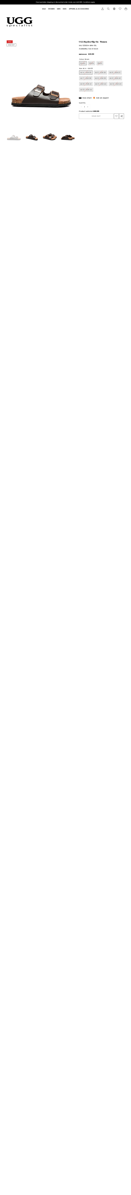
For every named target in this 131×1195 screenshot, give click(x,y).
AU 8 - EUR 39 (101, 78)
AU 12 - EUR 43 (116, 84)
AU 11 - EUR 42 (101, 84)
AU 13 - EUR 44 (86, 90)
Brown (83, 63)
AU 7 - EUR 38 (86, 78)
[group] (14, 134)
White (92, 63)
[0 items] (126, 9)
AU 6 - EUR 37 (116, 73)
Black (100, 63)
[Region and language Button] (114, 9)
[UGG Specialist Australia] (19, 22)
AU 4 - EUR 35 (86, 73)
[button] (108, 9)
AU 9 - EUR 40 (116, 78)
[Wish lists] (120, 9)
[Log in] (102, 9)
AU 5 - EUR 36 (101, 73)
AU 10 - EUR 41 (86, 84)
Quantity (82, 103)
